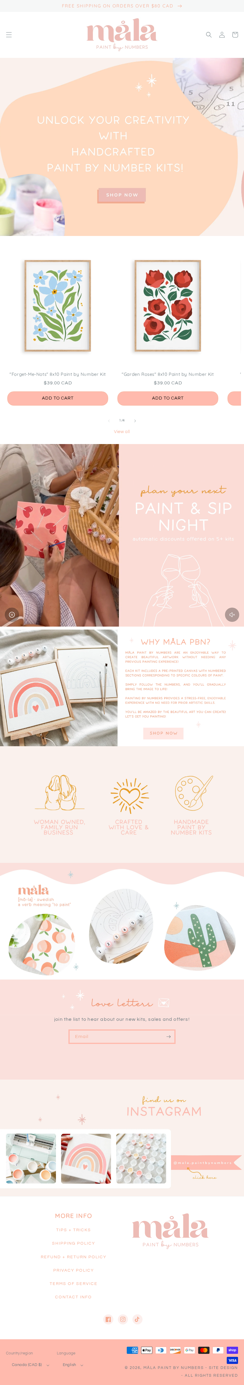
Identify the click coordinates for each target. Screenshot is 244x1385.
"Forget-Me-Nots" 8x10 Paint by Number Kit (58, 374)
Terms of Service (74, 1284)
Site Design (223, 1368)
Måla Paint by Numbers (173, 1368)
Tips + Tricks (73, 1230)
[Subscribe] (168, 1036)
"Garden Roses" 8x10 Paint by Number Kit (168, 374)
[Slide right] (135, 420)
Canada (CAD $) (27, 1365)
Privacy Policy (73, 1270)
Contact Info (73, 1297)
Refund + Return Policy (74, 1257)
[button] (8, 34)
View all (122, 432)
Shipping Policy (73, 1243)
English (69, 1365)
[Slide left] (108, 420)
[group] (122, 147)
